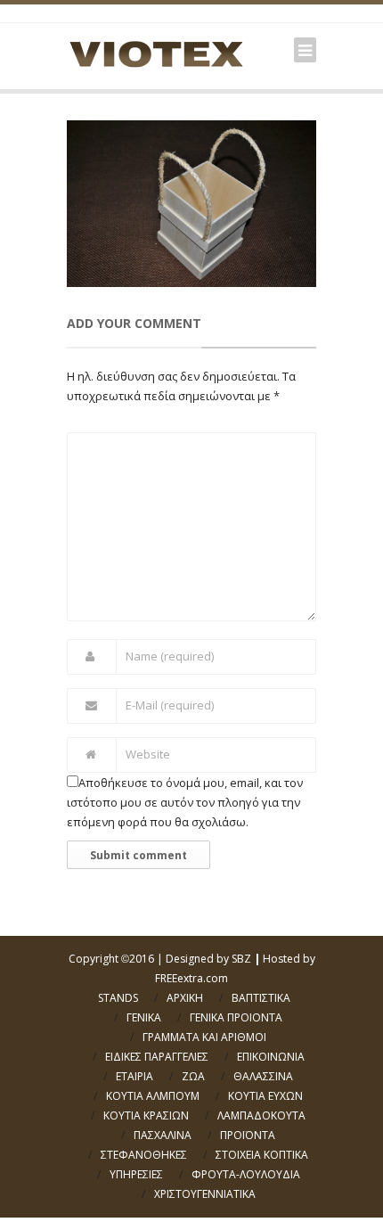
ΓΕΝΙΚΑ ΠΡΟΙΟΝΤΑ (236, 1017)
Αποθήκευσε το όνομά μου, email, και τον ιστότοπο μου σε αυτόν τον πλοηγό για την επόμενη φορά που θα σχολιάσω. (185, 802)
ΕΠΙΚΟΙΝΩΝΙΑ (271, 1056)
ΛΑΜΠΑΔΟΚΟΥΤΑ (261, 1115)
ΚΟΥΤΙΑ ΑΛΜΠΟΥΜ (153, 1095)
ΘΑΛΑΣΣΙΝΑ (263, 1076)
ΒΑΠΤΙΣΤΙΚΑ (261, 997)
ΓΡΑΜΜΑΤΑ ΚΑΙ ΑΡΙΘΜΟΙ (204, 1037)
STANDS (118, 997)
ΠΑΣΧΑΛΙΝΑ (163, 1135)
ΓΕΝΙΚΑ (143, 1017)
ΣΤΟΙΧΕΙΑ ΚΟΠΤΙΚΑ (262, 1154)
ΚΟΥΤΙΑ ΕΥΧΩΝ (265, 1095)
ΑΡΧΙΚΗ (185, 997)
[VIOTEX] (156, 53)
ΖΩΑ (193, 1076)
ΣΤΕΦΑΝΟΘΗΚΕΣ (144, 1154)
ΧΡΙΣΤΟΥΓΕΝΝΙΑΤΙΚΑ (205, 1193)
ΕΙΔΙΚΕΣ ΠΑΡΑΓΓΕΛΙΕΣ (156, 1056)
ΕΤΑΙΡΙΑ (134, 1076)
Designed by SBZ (208, 958)
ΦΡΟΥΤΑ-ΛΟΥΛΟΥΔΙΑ (246, 1174)
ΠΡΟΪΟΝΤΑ (247, 1135)
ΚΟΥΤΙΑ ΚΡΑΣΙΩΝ (146, 1115)
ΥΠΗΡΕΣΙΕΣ (136, 1174)
